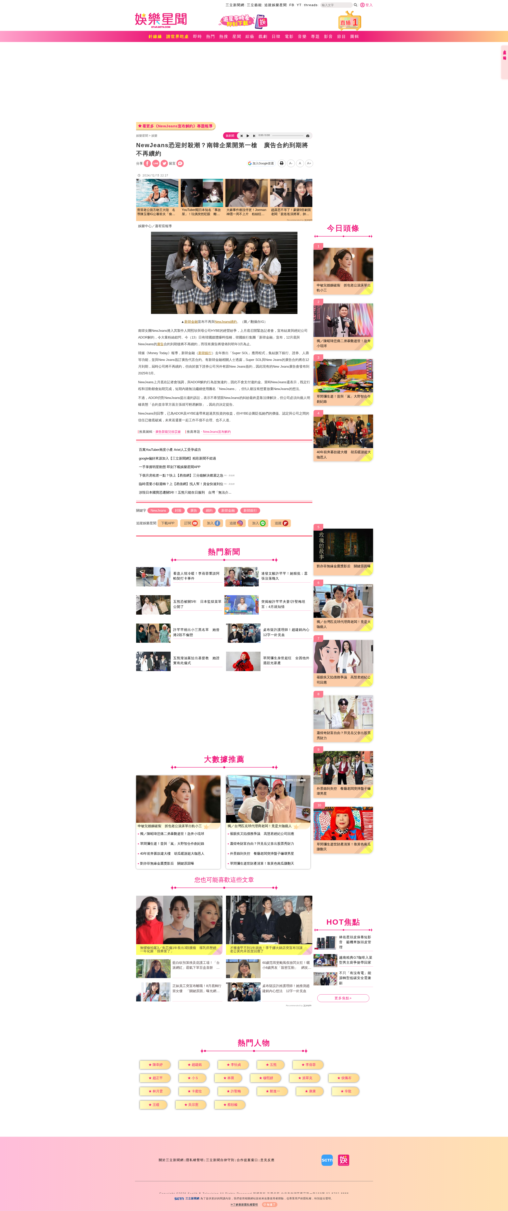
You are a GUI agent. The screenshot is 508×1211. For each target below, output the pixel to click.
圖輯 (354, 36)
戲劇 (263, 36)
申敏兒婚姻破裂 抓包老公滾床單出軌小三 (170, 826)
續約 (233, 322)
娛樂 (154, 135)
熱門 (210, 36)
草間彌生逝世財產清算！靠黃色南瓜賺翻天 (262, 863)
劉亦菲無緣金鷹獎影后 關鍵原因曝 (167, 863)
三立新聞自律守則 (220, 1160)
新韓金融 (191, 322)
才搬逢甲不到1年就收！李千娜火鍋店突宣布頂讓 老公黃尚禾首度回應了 (268, 949)
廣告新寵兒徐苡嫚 (168, 431)
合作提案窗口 (247, 1160)
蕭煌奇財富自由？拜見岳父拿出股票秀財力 (262, 844)
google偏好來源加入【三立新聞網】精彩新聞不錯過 (177, 458)
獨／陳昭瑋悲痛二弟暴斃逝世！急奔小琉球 (172, 834)
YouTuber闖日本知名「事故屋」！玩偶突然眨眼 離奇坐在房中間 (201, 212)
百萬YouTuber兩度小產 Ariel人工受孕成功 (170, 450)
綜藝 (250, 36)
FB (291, 5)
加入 (210, 523)
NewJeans (222, 322)
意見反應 (267, 1160)
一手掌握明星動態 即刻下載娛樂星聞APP (169, 467)
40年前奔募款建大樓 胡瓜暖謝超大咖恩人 (172, 853)
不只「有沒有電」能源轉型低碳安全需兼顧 (355, 978)
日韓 (276, 36)
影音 (328, 36)
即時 (197, 36)
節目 (341, 36)
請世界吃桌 (177, 36)
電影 (289, 36)
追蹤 (233, 523)
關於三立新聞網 (171, 1160)
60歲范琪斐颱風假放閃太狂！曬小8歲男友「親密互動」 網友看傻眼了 (286, 965)
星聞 (236, 36)
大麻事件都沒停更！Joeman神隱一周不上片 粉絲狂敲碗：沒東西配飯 (246, 212)
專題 (315, 36)
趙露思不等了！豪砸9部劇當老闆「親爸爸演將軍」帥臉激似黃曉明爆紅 (291, 212)
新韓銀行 (205, 353)
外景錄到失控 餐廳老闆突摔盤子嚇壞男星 (262, 853)
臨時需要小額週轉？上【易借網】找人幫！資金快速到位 (181, 484)
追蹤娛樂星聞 (275, 5)
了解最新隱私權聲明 (245, 1204)
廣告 (160, 344)
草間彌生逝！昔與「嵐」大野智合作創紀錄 (172, 844)
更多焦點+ (343, 998)
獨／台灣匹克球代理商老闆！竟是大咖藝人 (260, 826)
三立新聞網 (235, 5)
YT (299, 5)
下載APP (167, 523)
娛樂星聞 (142, 135)
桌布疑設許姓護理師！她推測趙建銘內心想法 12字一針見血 (286, 988)
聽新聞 (230, 135)
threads (311, 5)
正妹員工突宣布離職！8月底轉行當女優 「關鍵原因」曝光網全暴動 (196, 989)
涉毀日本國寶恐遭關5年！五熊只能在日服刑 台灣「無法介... (185, 492)
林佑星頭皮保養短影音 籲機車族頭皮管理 (355, 942)
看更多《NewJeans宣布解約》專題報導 (177, 126)
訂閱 (187, 523)
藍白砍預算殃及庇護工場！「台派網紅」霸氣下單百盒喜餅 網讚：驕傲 (196, 965)
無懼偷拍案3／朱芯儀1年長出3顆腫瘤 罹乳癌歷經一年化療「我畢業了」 (178, 949)
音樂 (302, 36)
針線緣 (155, 36)
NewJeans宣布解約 (217, 431)
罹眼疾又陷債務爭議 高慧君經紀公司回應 (262, 834)
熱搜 (223, 36)
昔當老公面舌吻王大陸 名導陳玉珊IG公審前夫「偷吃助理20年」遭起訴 (156, 212)
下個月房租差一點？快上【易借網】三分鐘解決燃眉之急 (181, 475)
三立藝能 (254, 5)
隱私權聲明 (195, 1160)
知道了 (271, 1204)
